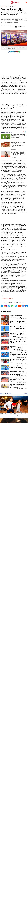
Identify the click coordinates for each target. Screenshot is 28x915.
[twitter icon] (11, 51)
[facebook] (8, 51)
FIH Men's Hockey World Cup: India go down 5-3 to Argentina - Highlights (18, 341)
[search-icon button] (26, 2)
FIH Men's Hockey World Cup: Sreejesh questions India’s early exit (17, 328)
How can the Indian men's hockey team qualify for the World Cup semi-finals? (16, 348)
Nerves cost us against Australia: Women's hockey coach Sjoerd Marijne (18, 361)
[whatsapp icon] (19, 51)
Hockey (6, 6)
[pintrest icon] (17, 51)
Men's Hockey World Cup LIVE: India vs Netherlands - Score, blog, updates (18, 379)
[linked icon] (13, 51)
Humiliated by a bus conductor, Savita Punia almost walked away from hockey (17, 386)
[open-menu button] (2, 2)
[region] (14, 98)
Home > (2, 6)
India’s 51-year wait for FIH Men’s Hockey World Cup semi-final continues (17, 335)
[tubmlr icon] (15, 51)
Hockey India (5, 298)
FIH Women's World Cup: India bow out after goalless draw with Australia (18, 354)
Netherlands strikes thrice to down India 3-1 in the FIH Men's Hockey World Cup (18, 373)
